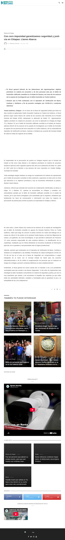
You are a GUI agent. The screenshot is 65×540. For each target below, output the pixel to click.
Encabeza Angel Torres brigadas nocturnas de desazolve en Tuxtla (47, 328)
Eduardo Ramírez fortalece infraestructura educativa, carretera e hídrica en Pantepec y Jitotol (17, 328)
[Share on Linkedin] (60, 289)
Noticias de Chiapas (9, 33)
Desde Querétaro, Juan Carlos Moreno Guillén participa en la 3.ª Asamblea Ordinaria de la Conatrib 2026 (46, 362)
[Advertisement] (32, 17)
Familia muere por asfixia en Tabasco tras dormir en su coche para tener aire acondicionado (17, 482)
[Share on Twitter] (54, 289)
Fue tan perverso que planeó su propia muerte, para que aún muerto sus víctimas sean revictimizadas (17, 459)
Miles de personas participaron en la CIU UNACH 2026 (17, 363)
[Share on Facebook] (52, 289)
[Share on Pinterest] (57, 289)
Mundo (37, 454)
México (7, 477)
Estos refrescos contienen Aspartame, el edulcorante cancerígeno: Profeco (47, 459)
